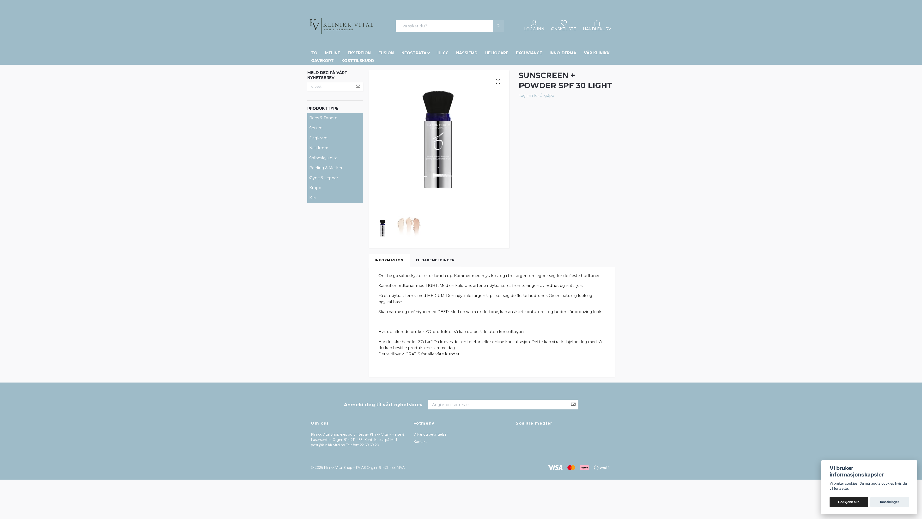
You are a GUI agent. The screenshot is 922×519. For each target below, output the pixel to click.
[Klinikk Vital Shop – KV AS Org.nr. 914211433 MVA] (372, 42)
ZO (314, 86)
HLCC (443, 86)
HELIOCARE (496, 86)
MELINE (332, 86)
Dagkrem (318, 171)
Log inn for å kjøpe (536, 128)
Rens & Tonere (323, 151)
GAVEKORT (322, 94)
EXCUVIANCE (529, 86)
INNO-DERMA (563, 86)
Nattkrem (318, 181)
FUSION (386, 86)
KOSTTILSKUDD (357, 94)
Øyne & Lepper (323, 211)
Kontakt (420, 475)
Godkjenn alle (849, 502)
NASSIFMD (467, 86)
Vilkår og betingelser (430, 467)
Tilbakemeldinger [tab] (435, 293)
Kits (312, 231)
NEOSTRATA (413, 86)
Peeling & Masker (326, 201)
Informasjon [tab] (389, 293)
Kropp (315, 221)
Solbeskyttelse (323, 191)
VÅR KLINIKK (597, 86)
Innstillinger (889, 502)
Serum (315, 161)
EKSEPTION (359, 86)
